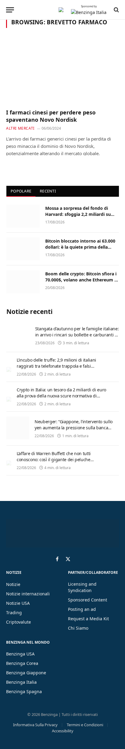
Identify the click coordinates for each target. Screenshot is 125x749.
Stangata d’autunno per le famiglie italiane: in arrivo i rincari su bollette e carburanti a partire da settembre (77, 335)
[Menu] (10, 10)
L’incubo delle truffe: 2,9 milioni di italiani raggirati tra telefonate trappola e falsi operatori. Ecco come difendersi (56, 366)
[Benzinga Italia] (61, 9)
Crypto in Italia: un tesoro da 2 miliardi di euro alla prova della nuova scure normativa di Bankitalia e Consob (61, 396)
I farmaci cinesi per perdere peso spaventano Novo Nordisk (51, 116)
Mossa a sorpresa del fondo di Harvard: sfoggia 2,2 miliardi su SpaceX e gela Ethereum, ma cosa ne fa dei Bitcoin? (80, 217)
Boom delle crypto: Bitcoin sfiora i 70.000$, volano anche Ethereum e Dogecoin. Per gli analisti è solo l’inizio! (81, 283)
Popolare (21, 191)
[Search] (116, 10)
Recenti (48, 191)
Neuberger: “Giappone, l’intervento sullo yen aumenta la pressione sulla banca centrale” (74, 428)
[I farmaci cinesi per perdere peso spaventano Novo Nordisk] (62, 72)
